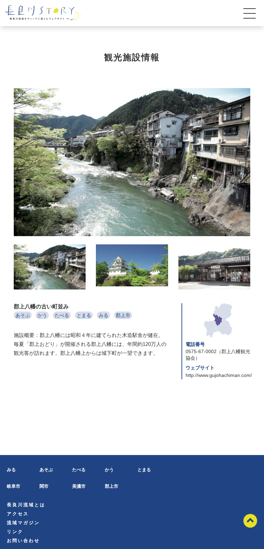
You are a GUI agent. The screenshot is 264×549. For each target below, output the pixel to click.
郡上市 (123, 315)
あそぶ (22, 315)
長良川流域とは (26, 504)
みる (103, 315)
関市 (44, 486)
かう (42, 315)
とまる (84, 315)
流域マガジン (23, 522)
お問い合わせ (23, 540)
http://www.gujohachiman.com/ (219, 375)
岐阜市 (13, 486)
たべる (62, 315)
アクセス (18, 513)
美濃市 (79, 486)
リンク (15, 531)
